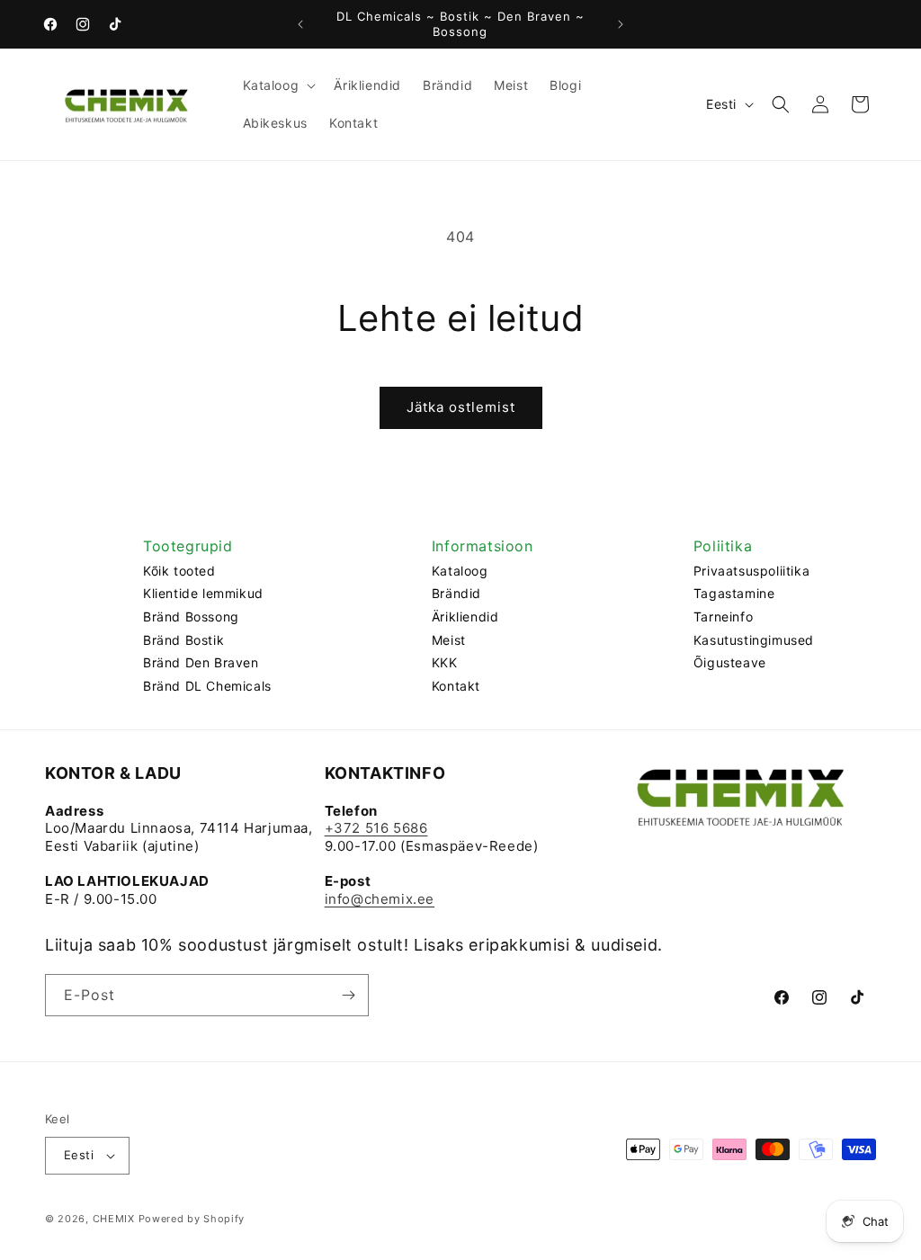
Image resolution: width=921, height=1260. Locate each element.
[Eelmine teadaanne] (300, 24)
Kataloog (460, 570)
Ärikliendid (465, 616)
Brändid (456, 593)
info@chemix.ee (379, 898)
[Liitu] (348, 995)
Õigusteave (729, 662)
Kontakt (456, 685)
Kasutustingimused (753, 640)
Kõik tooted (179, 570)
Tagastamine (734, 593)
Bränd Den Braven (201, 662)
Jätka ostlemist (461, 407)
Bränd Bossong (191, 616)
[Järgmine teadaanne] (620, 24)
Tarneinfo (723, 616)
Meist (449, 640)
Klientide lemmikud (203, 593)
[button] (278, 85)
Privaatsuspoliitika (751, 570)
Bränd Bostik (183, 640)
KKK (445, 662)
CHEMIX (114, 1218)
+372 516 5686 (376, 827)
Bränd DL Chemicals (207, 685)
